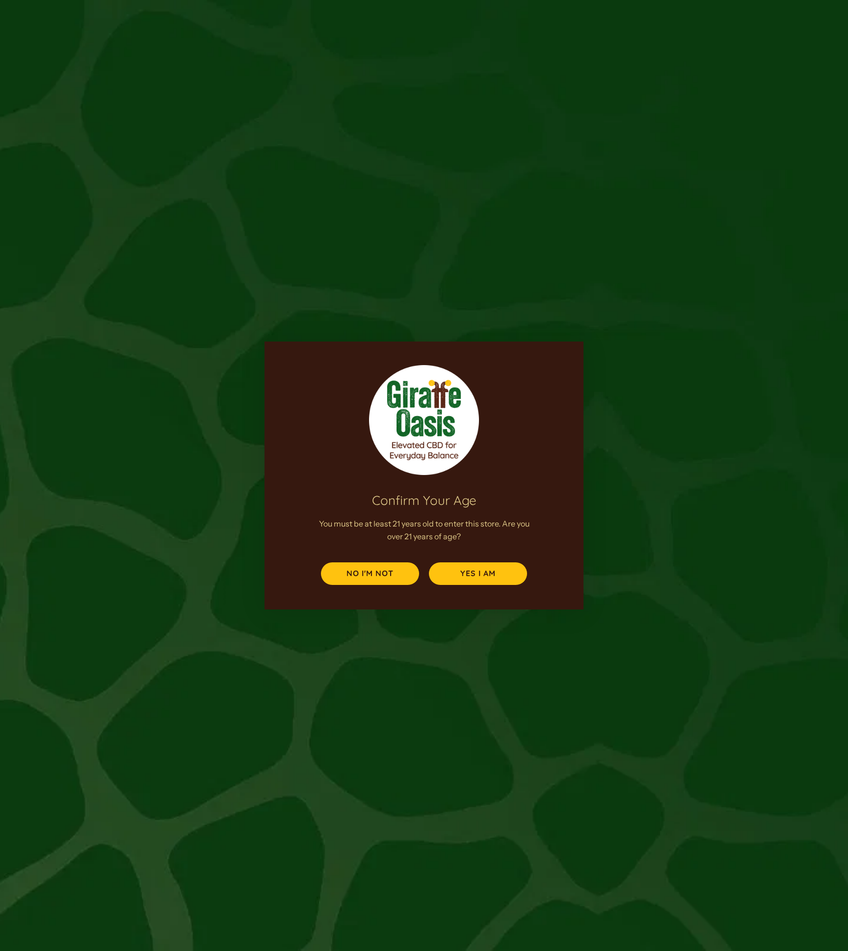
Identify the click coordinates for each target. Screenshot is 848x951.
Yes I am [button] (478, 573)
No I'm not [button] (370, 573)
